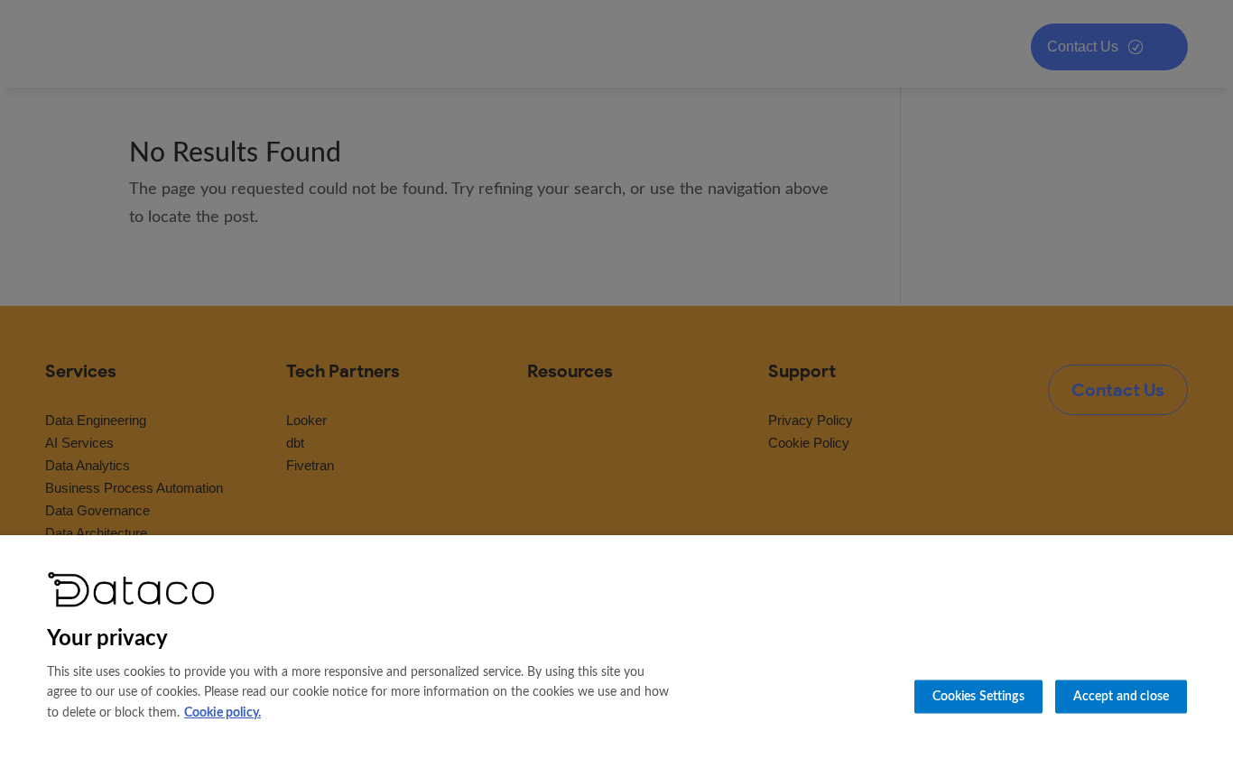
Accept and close (1121, 696)
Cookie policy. (222, 713)
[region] (616, 651)
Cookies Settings (978, 696)
